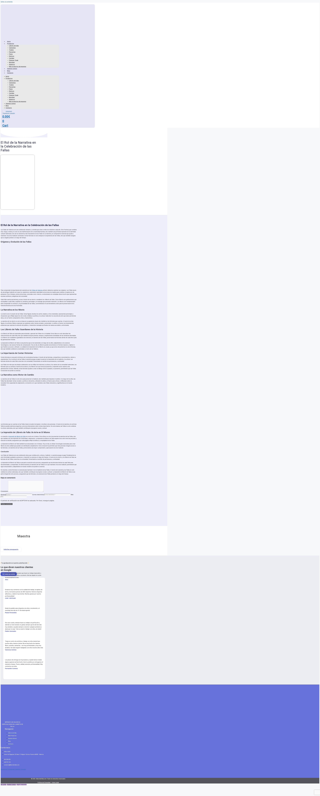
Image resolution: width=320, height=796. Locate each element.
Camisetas (12, 48)
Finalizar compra (11, 784)
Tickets (11, 50)
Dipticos (11, 56)
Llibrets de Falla (14, 46)
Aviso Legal (55, 782)
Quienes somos (12, 68)
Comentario (4, 491)
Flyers (11, 54)
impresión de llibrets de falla (17, 436)
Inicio (7, 76)
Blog (7, 105)
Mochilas (12, 62)
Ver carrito (3, 784)
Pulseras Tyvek (13, 60)
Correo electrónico (38, 494)
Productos (10, 43)
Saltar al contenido (7, 2)
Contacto (10, 73)
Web (72, 494)
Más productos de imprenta (17, 101)
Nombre (3, 494)
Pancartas (12, 52)
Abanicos (12, 64)
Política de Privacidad (44, 782)
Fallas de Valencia (37, 290)
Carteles (11, 58)
